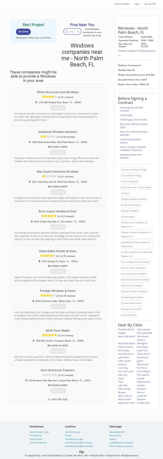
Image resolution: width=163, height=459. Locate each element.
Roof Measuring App (74, 439)
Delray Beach (143, 353)
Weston (141, 392)
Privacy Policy (115, 436)
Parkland (141, 399)
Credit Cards (126, 115)
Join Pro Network (72, 432)
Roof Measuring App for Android (79, 446)
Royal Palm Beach (126, 343)
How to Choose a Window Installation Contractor (133, 148)
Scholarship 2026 (117, 432)
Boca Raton (142, 346)
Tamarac (122, 392)
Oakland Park (143, 381)
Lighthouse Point (126, 402)
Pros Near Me (36, 436)
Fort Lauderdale (144, 332)
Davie (120, 381)
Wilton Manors (125, 395)
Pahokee (122, 364)
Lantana (141, 385)
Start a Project (122, 4)
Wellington (142, 343)
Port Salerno (143, 374)
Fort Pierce (142, 367)
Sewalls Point (143, 402)
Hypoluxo (141, 388)
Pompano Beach (126, 329)
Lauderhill (141, 395)
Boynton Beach (125, 346)
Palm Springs (124, 388)
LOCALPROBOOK (24, 4)
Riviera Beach (124, 399)
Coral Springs (143, 329)
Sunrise (140, 378)
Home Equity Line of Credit (133, 119)
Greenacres (143, 357)
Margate (122, 332)
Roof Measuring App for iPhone (78, 443)
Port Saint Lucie (126, 371)
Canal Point (142, 350)
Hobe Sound (124, 360)
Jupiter (140, 360)
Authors (112, 439)
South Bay (123, 367)
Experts (68, 436)
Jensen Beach (143, 371)
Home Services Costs (39, 432)
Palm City (122, 374)
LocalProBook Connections (121, 443)
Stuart (121, 378)
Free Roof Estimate (38, 443)
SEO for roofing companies (121, 446)
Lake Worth (123, 357)
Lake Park (123, 385)
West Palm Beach (126, 336)
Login (136, 4)
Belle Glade (123, 350)
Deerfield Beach (126, 353)
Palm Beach (143, 364)
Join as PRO (150, 4)
